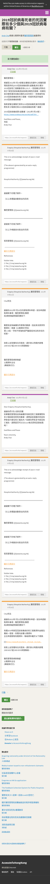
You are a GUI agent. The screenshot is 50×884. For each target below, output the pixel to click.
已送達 (13, 72)
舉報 (42, 138)
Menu (47, 12)
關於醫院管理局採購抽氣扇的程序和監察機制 (20, 802)
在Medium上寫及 (11, 739)
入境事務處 (6, 761)
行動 (6, 47)
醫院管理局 (29, 35)
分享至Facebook (11, 736)
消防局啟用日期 (8, 824)
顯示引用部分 (9, 251)
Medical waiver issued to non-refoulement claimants (22, 765)
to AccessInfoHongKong (18, 743)
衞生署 (4, 776)
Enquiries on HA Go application (14, 780)
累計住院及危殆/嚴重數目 (12, 810)
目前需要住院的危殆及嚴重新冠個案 (17, 817)
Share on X (9, 732)
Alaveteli (13, 867)
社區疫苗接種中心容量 (11, 773)
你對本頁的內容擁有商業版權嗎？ (14, 844)
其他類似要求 (6, 832)
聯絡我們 (41, 41)
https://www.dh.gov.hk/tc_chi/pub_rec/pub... (23, 642)
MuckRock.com (37, 6)
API (31, 872)
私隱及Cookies (22, 872)
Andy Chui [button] (11, 69)
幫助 (12, 872)
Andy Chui (5, 35)
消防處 (4, 827)
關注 (16, 47)
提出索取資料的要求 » (13, 718)
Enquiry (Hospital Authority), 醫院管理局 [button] (23, 147)
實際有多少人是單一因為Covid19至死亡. (18, 795)
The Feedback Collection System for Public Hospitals (23, 788)
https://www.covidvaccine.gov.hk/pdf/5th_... (21, 114)
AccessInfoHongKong (10, 12)
